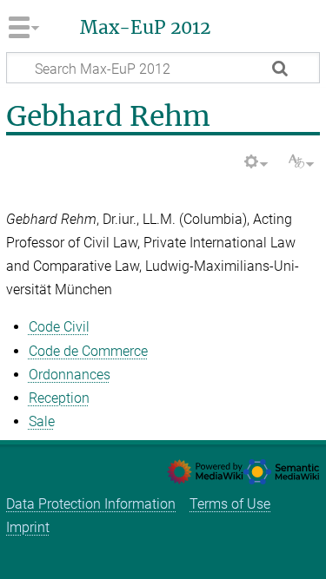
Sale (42, 421)
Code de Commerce (88, 351)
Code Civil (59, 327)
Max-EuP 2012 (145, 27)
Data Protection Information (91, 504)
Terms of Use (230, 504)
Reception (59, 398)
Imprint (28, 527)
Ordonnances (69, 374)
